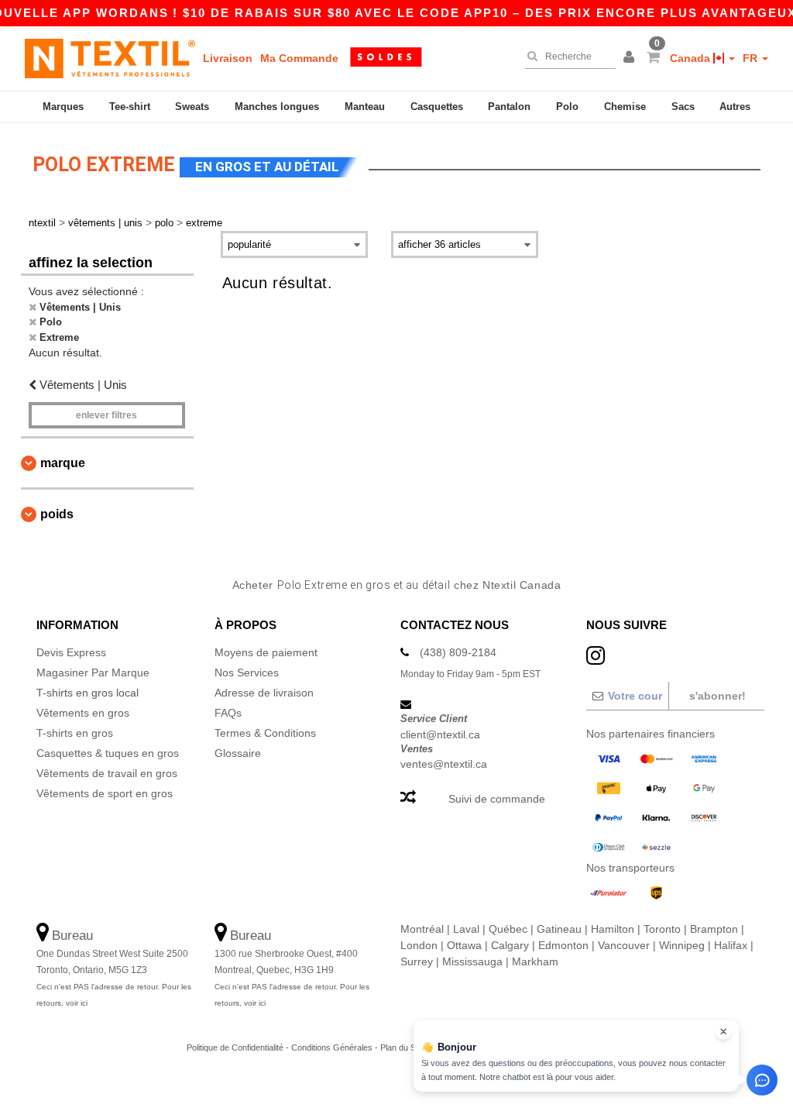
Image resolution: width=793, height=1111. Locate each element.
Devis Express (71, 652)
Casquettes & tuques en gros (107, 753)
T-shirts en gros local (87, 692)
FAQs (228, 713)
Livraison (227, 58)
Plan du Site (402, 1047)
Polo (567, 106)
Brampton (714, 929)
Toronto (662, 929)
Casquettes (436, 106)
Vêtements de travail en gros (106, 773)
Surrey (416, 961)
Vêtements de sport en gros (104, 793)
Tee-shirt (129, 106)
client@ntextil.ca (440, 734)
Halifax (730, 945)
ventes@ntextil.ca (443, 764)
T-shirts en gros (74, 733)
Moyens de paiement (266, 652)
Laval (466, 929)
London (419, 945)
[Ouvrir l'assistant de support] (762, 1080)
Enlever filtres (106, 415)
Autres (734, 106)
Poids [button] (57, 514)
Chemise (625, 106)
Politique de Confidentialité (235, 1047)
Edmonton (563, 945)
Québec (508, 929)
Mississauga (472, 961)
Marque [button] (62, 463)
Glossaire (238, 753)
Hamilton (612, 929)
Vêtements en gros (82, 713)
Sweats (192, 106)
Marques (63, 106)
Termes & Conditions (265, 733)
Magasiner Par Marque (92, 672)
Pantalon (509, 106)
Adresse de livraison (264, 692)
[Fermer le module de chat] (723, 1032)
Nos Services (247, 672)
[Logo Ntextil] (110, 58)
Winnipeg (682, 945)
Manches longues (277, 106)
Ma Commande (299, 58)
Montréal (422, 929)
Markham (535, 961)
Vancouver (624, 945)
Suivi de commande (496, 799)
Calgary (510, 945)
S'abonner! (717, 696)
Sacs (683, 106)
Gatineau (559, 929)
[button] (631, 58)
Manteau (365, 106)
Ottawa (464, 945)
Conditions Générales (331, 1047)
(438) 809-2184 (458, 652)
